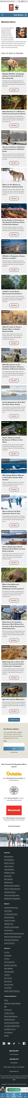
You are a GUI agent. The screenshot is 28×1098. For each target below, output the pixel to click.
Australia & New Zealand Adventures (14, 933)
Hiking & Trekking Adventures (12, 889)
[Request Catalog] (14, 1090)
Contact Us (7, 975)
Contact (20, 1096)
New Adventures (8, 856)
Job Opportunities (9, 971)
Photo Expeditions (9, 860)
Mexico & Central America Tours (12, 937)
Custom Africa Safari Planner (11, 895)
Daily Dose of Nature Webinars (12, 1003)
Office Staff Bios (8, 968)
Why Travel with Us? (9, 962)
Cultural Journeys (8, 866)
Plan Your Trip (8, 1010)
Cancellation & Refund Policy (11, 1026)
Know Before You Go (9, 1029)
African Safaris (8, 911)
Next (14, 749)
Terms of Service (8, 984)
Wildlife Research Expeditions (12, 898)
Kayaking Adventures (10, 892)
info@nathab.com (14, 1071)
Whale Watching (8, 879)
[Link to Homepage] (14, 8)
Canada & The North (9, 920)
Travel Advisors (8, 1032)
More (25, 1096)
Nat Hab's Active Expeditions (12, 885)
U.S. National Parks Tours (11, 914)
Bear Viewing (7, 876)
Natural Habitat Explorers (11, 1016)
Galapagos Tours (8, 924)
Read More (14, 90)
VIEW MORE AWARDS (14, 826)
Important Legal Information (11, 1023)
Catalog (14, 1096)
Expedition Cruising (9, 872)
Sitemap (6, 1036)
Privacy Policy (14, 752)
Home (2, 1096)
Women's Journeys (9, 863)
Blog (5, 1006)
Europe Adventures (9, 943)
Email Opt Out (8, 981)
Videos (6, 1000)
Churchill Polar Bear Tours (11, 907)
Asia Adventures (8, 930)
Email (5, 741)
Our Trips (6, 952)
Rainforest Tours (8, 882)
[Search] (2, 15)
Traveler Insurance (9, 1013)
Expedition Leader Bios (10, 965)
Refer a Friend (8, 978)
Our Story (6, 959)
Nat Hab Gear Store (9, 1019)
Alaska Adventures (9, 917)
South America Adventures (11, 940)
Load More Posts (14, 719)
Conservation (7, 955)
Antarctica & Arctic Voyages (11, 927)
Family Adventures (9, 869)
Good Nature (18, 15)
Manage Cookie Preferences (12, 991)
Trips (7, 1096)
